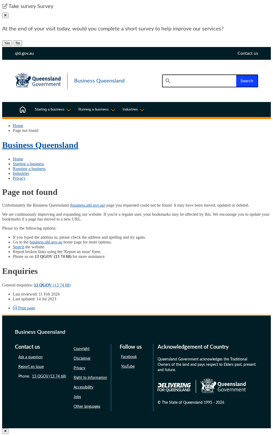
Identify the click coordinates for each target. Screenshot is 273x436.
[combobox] (199, 80)
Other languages (87, 406)
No (18, 43)
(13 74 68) (52, 285)
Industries (21, 173)
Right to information (90, 378)
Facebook (129, 357)
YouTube (128, 366)
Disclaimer (82, 358)
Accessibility (83, 387)
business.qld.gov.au (87, 205)
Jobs (77, 397)
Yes (7, 43)
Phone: (42, 376)
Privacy (19, 178)
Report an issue (31, 367)
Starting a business (28, 164)
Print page (26, 308)
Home (18, 125)
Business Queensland (40, 145)
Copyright (82, 349)
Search (18, 247)
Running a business (29, 168)
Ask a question (30, 357)
